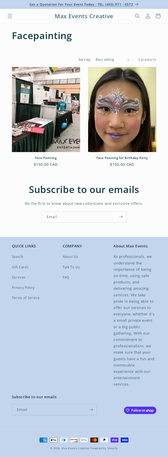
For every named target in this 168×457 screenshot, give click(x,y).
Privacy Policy (23, 287)
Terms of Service (26, 298)
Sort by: (84, 59)
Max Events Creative (75, 448)
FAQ (66, 277)
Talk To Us (71, 267)
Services (19, 277)
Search (17, 256)
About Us (70, 256)
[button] (10, 16)
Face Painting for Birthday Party (122, 158)
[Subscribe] (121, 216)
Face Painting (46, 158)
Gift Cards (20, 267)
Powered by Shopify (104, 448)
